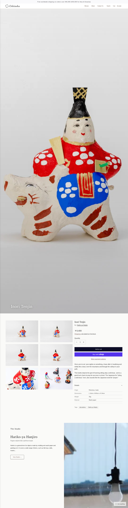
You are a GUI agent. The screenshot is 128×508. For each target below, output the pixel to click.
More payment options (98, 359)
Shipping (77, 334)
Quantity (77, 338)
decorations (82, 407)
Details (76, 385)
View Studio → (17, 457)
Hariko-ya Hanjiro (82, 325)
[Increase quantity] (84, 342)
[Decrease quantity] (77, 342)
